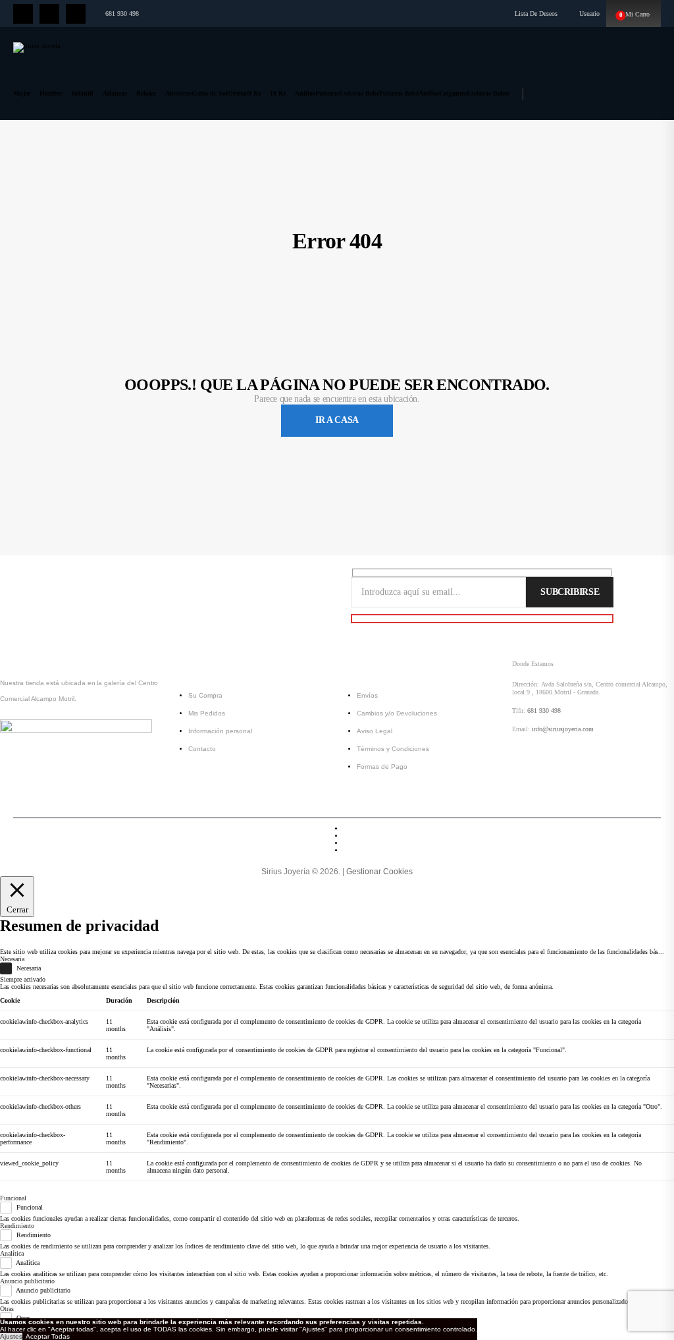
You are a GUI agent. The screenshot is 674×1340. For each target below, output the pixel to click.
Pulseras (327, 93)
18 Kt (278, 93)
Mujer (21, 93)
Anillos (305, 93)
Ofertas (238, 93)
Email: (521, 729)
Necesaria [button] (12, 959)
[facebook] (23, 14)
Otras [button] (7, 1308)
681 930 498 (122, 13)
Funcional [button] (13, 1198)
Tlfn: (518, 710)
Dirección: (525, 684)
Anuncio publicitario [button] (27, 1281)
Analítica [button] (12, 1253)
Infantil (82, 93)
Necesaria (28, 968)
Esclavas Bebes (488, 93)
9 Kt (254, 93)
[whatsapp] (76, 14)
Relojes (146, 93)
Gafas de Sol (210, 93)
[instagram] (49, 14)
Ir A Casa (337, 420)
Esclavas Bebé (359, 93)
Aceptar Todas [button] (48, 1336)
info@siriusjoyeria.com (563, 729)
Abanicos (178, 93)
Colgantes (453, 93)
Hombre (51, 93)
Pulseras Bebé (399, 93)
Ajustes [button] (11, 1336)
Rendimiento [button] (17, 1225)
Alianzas (115, 93)
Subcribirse (569, 592)
